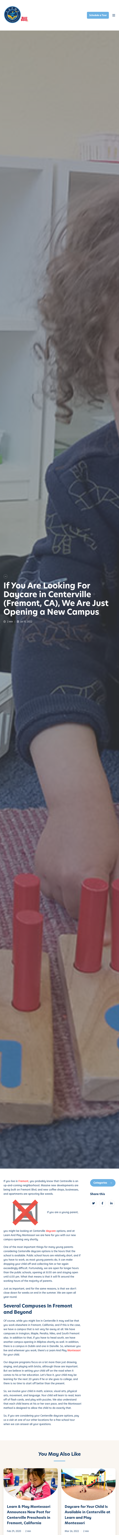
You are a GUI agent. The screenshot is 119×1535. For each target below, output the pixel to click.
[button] (114, 15)
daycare (51, 1231)
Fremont (23, 1181)
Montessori (74, 1350)
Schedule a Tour (98, 15)
